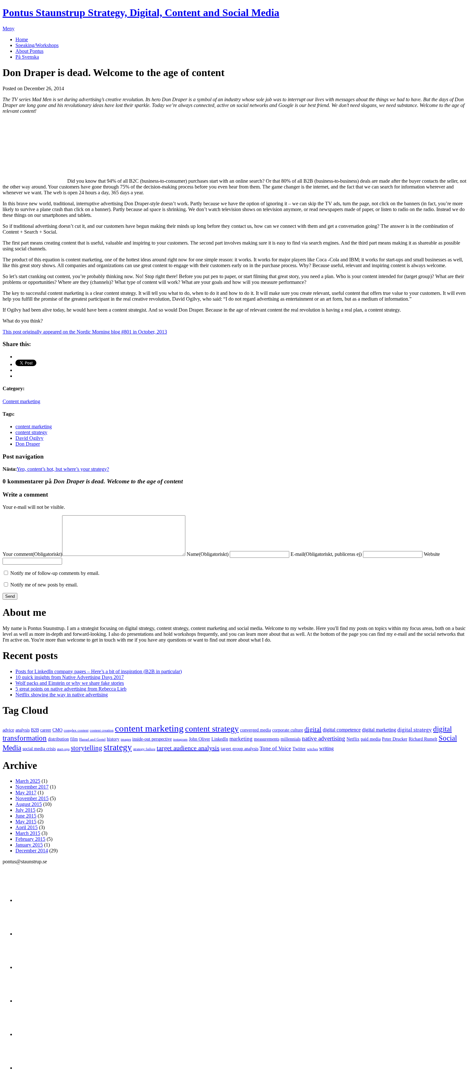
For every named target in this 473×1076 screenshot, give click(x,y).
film (74, 739)
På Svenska (27, 57)
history (113, 739)
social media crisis (39, 748)
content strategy (31, 432)
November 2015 (32, 798)
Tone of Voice (275, 748)
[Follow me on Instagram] (31, 1000)
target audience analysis (188, 747)
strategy (118, 747)
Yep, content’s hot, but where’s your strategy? (63, 469)
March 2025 (27, 781)
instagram (180, 739)
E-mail (326, 554)
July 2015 (25, 810)
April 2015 (26, 827)
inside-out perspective (152, 739)
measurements (266, 739)
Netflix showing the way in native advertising (61, 694)
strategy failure (144, 749)
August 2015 (28, 804)
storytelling (86, 748)
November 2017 (32, 787)
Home (21, 39)
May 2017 (25, 792)
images (126, 739)
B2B (35, 730)
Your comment (32, 554)
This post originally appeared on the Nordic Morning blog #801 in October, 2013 (85, 331)
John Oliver (199, 739)
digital (312, 729)
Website (432, 554)
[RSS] (31, 1068)
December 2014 (31, 850)
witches (312, 749)
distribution (58, 739)
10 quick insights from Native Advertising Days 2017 (69, 677)
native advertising (323, 738)
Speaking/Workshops (37, 45)
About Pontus (29, 51)
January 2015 (29, 845)
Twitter (299, 748)
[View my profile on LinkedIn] (31, 933)
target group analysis (239, 748)
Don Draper (27, 444)
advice (8, 730)
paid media (371, 739)
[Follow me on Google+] (31, 967)
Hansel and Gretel (92, 739)
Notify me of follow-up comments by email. (54, 573)
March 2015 (27, 833)
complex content (76, 730)
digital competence (342, 729)
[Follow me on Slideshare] (31, 1034)
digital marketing (379, 729)
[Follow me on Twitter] (31, 900)
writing (326, 748)
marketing (241, 738)
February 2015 (30, 839)
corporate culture (287, 730)
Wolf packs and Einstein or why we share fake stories (69, 683)
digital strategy (414, 729)
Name (207, 554)
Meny (8, 28)
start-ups (63, 749)
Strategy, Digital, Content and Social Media (141, 12)
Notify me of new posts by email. (44, 584)
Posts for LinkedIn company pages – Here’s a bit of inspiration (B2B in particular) (98, 671)
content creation (102, 730)
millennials (291, 739)
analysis (22, 730)
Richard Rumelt (423, 739)
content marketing (33, 426)
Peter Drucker (394, 739)
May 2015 (25, 821)
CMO (57, 730)
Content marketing (21, 401)
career (45, 730)
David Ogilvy (29, 438)
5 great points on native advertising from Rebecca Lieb (70, 689)
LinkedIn (219, 739)
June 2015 (25, 816)
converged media (255, 730)
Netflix (353, 739)
